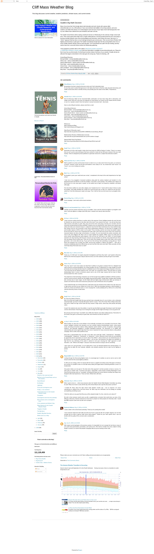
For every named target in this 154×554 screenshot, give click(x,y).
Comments (39, 471)
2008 (37, 427)
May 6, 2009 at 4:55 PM (81, 407)
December (40, 358)
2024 (37, 323)
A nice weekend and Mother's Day (46, 403)
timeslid (66, 96)
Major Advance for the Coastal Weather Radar (45, 406)
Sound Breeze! (41, 381)
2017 (37, 338)
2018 (37, 336)
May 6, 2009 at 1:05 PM (76, 380)
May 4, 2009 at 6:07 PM (73, 173)
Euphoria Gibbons (69, 407)
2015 (37, 343)
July (39, 369)
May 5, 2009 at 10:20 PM (77, 355)
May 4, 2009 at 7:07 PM (84, 207)
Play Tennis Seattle (41, 458)
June (39, 371)
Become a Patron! (39, 120)
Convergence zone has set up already (47, 397)
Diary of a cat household (71, 207)
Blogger (80, 550)
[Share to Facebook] (96, 73)
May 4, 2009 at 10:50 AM (75, 96)
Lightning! (39, 385)
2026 (37, 319)
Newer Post (64, 457)
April (39, 418)
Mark (65, 173)
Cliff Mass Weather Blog (52, 7)
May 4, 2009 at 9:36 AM (78, 84)
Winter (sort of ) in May (43, 415)
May (39, 373)
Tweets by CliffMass (39, 313)
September (41, 364)
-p (64, 321)
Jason (66, 263)
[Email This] (91, 73)
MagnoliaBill (67, 355)
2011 (37, 351)
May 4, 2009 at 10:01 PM (76, 252)
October (40, 362)
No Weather (40, 383)
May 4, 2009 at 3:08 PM (74, 148)
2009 (37, 356)
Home (90, 457)
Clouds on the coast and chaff (44, 375)
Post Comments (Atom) (73, 460)
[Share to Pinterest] (97, 73)
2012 (37, 349)
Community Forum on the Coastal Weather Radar (45, 392)
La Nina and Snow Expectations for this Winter (80, 507)
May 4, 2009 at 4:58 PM (79, 160)
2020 (37, 332)
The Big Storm (41, 411)
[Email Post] (89, 73)
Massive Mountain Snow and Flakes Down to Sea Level (82, 499)
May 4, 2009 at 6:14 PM (77, 198)
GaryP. (66, 148)
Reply (65, 91)
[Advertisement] (45, 65)
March (39, 420)
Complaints (40, 395)
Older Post (117, 457)
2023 (37, 325)
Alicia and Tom (68, 160)
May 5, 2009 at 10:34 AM (72, 321)
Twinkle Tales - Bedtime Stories (44, 462)
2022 (37, 327)
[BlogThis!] (93, 73)
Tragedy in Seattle (42, 409)
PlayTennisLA (39, 460)
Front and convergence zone (44, 387)
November (40, 360)
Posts (38, 468)
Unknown (66, 380)
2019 (37, 334)
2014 (37, 345)
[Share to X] (94, 73)
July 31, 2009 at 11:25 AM (73, 423)
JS (65, 218)
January (40, 424)
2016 (37, 340)
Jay (65, 423)
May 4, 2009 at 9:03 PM (72, 218)
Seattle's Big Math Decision (44, 413)
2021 (37, 329)
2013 (37, 347)
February (40, 422)
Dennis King (67, 198)
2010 (37, 353)
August (39, 366)
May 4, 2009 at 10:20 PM (74, 263)
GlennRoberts (68, 84)
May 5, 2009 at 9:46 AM (74, 296)
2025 (37, 321)
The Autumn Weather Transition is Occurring (73, 465)
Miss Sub (66, 252)
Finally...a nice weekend (43, 389)
